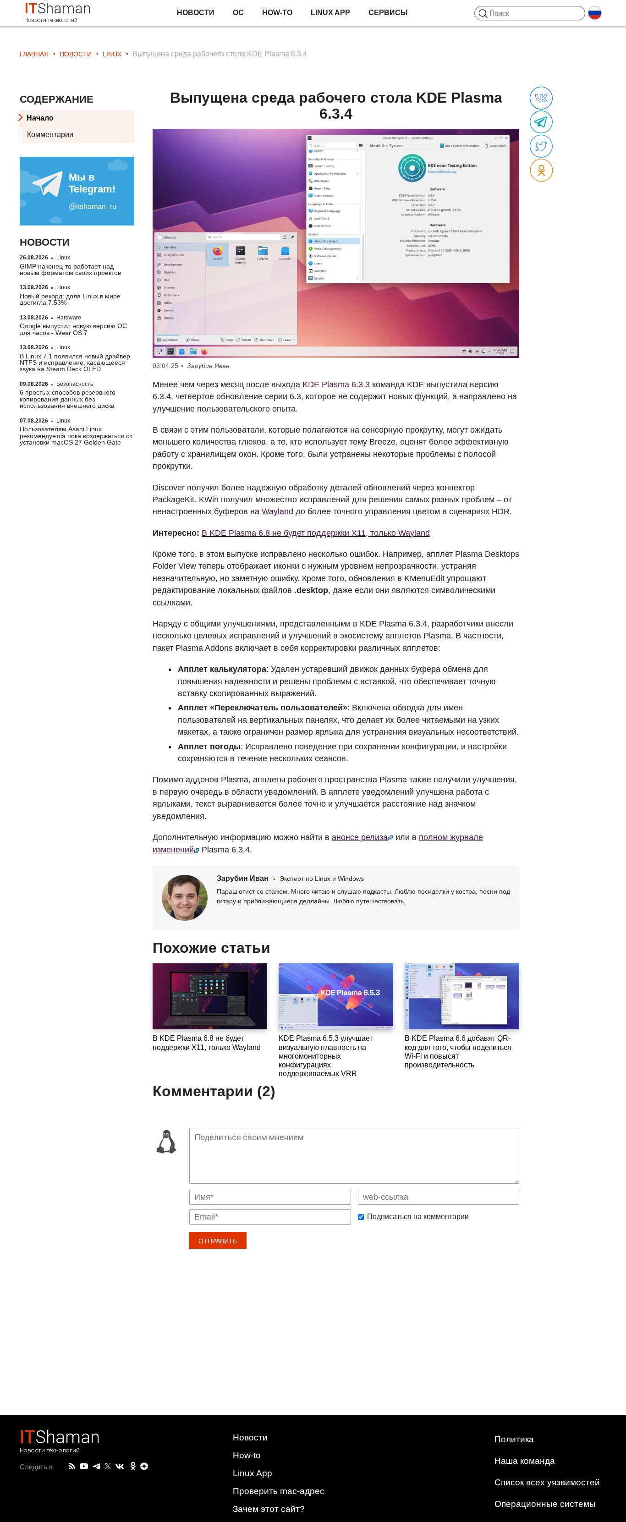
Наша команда (524, 1461)
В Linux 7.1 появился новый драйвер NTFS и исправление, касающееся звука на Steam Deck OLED (75, 362)
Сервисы (388, 12)
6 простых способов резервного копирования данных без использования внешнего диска (67, 399)
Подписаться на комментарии (418, 1216)
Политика (514, 1439)
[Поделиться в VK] (541, 98)
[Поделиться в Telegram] (541, 122)
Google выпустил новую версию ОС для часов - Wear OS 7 (73, 329)
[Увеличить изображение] (336, 243)
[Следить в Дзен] (144, 1466)
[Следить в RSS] (72, 1466)
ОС (238, 12)
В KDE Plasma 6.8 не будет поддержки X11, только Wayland (316, 533)
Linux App (330, 12)
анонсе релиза (360, 837)
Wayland (277, 511)
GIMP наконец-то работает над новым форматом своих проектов (70, 269)
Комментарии (50, 134)
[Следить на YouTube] (84, 1466)
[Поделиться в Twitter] (541, 147)
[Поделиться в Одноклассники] (541, 171)
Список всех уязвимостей (547, 1482)
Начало (40, 118)
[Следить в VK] (119, 1466)
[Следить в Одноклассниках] (133, 1466)
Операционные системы (545, 1504)
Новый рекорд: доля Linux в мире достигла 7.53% (70, 299)
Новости (195, 12)
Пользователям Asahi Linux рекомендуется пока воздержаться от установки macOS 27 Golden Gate (76, 435)
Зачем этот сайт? (269, 1509)
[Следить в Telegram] (96, 1466)
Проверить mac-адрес (278, 1491)
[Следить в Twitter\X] (107, 1466)
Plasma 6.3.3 (336, 384)
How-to (277, 12)
